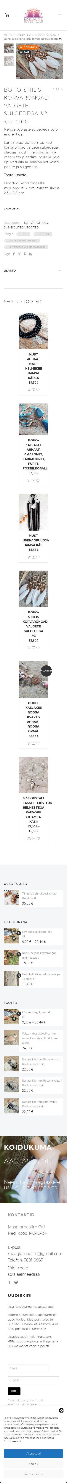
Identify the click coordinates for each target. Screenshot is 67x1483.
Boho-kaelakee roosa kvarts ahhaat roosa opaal (33, 717)
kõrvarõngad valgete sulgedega (27, 246)
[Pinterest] (25, 254)
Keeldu (33, 1463)
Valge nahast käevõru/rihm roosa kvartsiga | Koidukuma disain (40, 1038)
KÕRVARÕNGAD (45, 34)
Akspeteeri (33, 1453)
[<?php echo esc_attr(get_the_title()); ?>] (33, 390)
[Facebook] (14, 254)
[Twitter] (19, 254)
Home (8, 34)
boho (24, 234)
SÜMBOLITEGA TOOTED (21, 227)
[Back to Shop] (57, 89)
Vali (29, 838)
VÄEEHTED (24, 34)
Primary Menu (59, 15)
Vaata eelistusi (33, 1474)
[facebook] (9, 1282)
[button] (61, 1410)
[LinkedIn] (30, 254)
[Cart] (7, 15)
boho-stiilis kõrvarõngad (23, 240)
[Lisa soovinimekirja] (37, 390)
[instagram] (16, 1282)
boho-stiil (43, 234)
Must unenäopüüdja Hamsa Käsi (36, 540)
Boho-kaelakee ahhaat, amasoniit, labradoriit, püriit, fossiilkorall (35, 454)
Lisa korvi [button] (29, 390)
